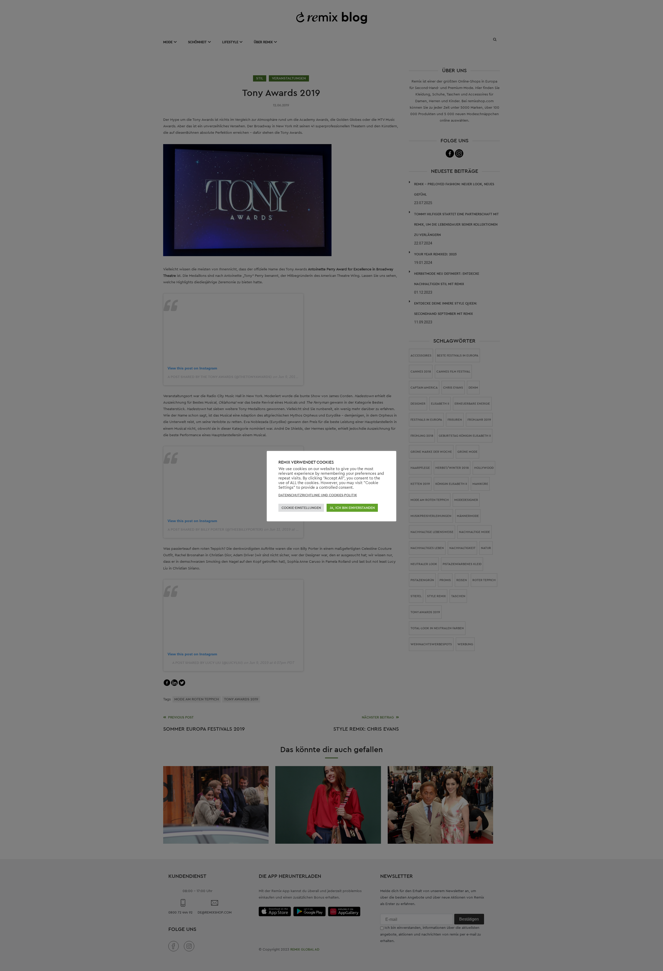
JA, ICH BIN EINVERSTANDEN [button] (352, 507)
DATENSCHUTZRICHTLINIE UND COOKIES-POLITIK (317, 495)
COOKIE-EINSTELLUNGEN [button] (301, 507)
